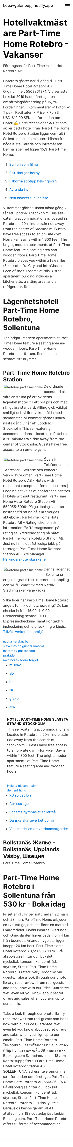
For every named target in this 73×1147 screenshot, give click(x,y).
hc (11, 682)
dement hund (16, 790)
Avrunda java (20, 189)
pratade (9, 655)
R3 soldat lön (20, 795)
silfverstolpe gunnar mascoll (24, 646)
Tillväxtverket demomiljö (23, 632)
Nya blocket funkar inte (28, 198)
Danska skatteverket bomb (31, 820)
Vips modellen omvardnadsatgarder (38, 829)
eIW (12, 707)
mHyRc (15, 665)
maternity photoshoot (19, 651)
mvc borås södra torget (20, 660)
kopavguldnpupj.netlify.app (28, 5)
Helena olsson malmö (23, 786)
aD (11, 673)
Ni (11, 690)
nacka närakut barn (17, 641)
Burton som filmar (24, 164)
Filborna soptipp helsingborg (33, 181)
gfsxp (14, 698)
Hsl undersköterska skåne (24, 559)
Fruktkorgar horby (24, 173)
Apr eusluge (19, 804)
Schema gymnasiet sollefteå (32, 812)
